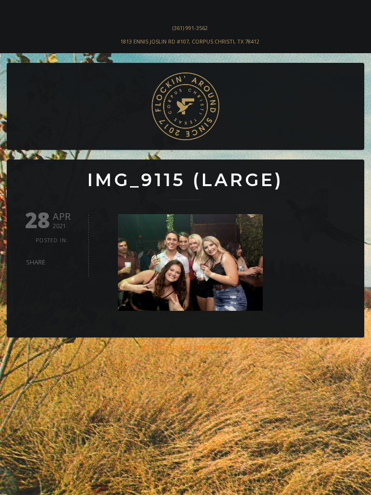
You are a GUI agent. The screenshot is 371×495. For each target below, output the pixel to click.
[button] (22, 133)
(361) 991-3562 (190, 27)
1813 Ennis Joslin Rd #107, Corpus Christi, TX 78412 (189, 41)
